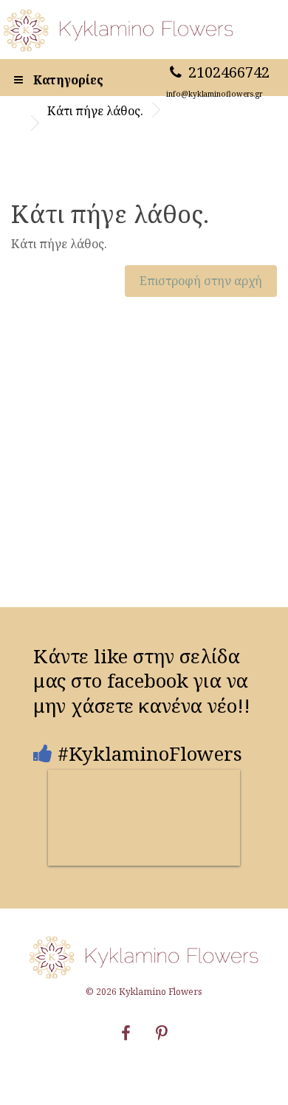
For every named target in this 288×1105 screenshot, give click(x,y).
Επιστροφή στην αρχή (201, 281)
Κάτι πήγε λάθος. (95, 111)
